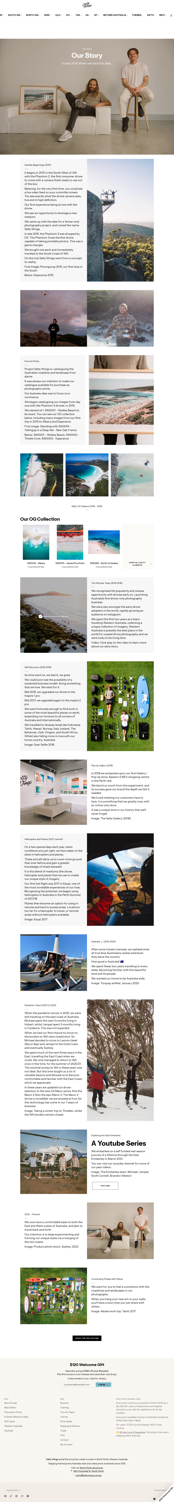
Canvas (64, 1416)
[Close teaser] (154, 1499)
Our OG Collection (40, 519)
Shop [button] (6, 1399)
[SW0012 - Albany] (36, 542)
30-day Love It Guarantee (132, 1432)
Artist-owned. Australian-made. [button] (128, 1399)
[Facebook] (5, 1496)
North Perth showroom (91, 1467)
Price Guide (66, 1421)
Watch (53, 1163)
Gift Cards (9, 1421)
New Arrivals (10, 1403)
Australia (8, 1430)
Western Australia (13, 1426)
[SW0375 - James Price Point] (70, 542)
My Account (66, 1444)
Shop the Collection (87, 1338)
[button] (164, 1492)
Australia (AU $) (12, 1490)
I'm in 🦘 (103, 1384)
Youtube (105, 1186)
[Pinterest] (16, 1496)
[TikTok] (11, 1496)
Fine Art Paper (67, 1412)
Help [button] (62, 1399)
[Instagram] (22, 1496)
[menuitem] (15, 15)
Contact (64, 1440)
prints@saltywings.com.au (89, 1475)
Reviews (64, 1403)
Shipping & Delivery (70, 1426)
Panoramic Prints (13, 1412)
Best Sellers (10, 1407)
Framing (64, 1407)
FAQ (62, 1435)
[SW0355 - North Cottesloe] (104, 542)
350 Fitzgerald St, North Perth (88, 1471)
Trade (63, 1430)
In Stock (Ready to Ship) (16, 1416)
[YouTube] (28, 1496)
